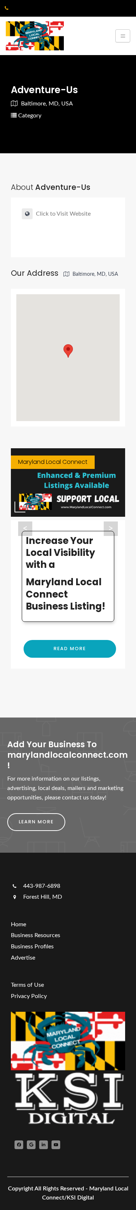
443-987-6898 (41, 886)
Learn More (36, 822)
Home (18, 924)
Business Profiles (32, 946)
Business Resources (35, 935)
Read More (70, 648)
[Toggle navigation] (122, 35)
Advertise (23, 958)
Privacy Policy (29, 996)
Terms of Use (27, 985)
